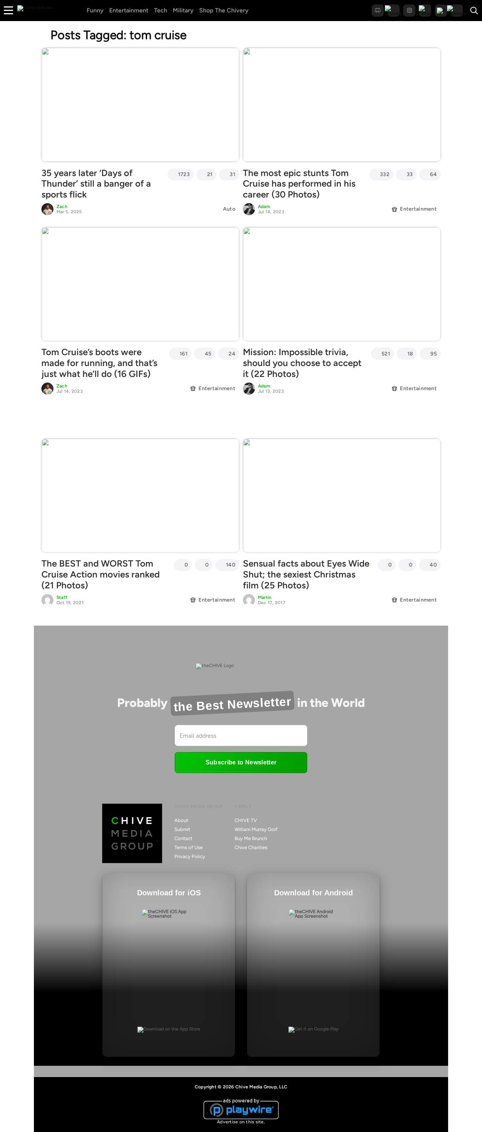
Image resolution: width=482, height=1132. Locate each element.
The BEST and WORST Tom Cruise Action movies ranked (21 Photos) (100, 574)
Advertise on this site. (241, 1121)
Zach (61, 206)
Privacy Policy (189, 856)
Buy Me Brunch (251, 838)
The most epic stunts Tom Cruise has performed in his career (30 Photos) (299, 183)
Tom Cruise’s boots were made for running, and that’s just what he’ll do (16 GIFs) (99, 362)
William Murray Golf (256, 829)
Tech (160, 10)
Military (183, 10)
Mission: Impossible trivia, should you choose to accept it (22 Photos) (302, 362)
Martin (265, 597)
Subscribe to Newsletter (241, 762)
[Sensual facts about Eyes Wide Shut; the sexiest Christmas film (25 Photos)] (342, 495)
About (181, 820)
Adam (264, 206)
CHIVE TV (246, 820)
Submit (182, 829)
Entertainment (128, 10)
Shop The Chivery (224, 10)
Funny (95, 10)
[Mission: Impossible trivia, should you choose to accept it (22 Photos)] (342, 284)
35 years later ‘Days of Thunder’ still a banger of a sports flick (96, 183)
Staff (61, 597)
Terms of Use (188, 847)
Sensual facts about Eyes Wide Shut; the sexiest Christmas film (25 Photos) (306, 574)
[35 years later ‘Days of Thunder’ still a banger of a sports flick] (140, 104)
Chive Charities (251, 847)
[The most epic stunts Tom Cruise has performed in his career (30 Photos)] (342, 104)
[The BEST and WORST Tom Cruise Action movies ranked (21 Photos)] (140, 495)
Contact (183, 838)
